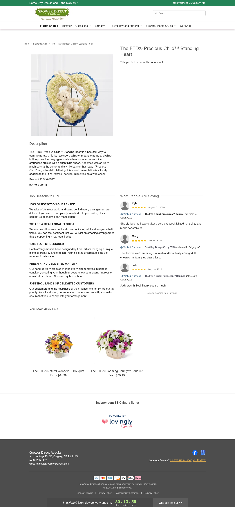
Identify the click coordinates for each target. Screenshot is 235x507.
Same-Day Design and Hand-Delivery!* (54, 3)
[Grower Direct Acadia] (55, 14)
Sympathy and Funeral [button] (126, 25)
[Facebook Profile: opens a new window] (195, 452)
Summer (67, 25)
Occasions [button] (81, 25)
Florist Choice (49, 25)
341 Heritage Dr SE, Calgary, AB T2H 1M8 (54, 456)
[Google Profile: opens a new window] (203, 452)
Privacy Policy (105, 493)
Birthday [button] (100, 25)
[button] (225, 491)
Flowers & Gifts (40, 43)
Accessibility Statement (127, 493)
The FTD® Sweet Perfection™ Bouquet (165, 276)
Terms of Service (85, 493)
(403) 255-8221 (38, 460)
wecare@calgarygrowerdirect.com (49, 463)
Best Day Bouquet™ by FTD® (160, 247)
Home (26, 43)
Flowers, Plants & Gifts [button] (159, 25)
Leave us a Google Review (188, 460)
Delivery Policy (151, 493)
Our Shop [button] (186, 25)
